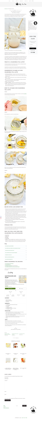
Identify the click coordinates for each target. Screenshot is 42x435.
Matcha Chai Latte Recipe (23, 353)
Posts (6, 8)
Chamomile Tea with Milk (8, 265)
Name (6, 391)
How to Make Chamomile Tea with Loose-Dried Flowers (12, 266)
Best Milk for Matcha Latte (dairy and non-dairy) (8, 369)
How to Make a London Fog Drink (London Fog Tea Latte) (16, 369)
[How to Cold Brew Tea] (23, 362)
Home (5, 8)
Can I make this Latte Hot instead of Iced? (9, 250)
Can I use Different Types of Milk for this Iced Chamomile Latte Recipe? (12, 248)
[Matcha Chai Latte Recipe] (23, 347)
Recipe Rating (6, 377)
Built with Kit (33, 52)
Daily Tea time (24, 417)
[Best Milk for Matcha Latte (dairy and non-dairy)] (8, 362)
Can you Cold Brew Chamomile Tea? (9, 259)
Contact (4, 406)
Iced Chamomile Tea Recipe (22, 333)
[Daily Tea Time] (21, 5)
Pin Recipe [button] (21, 288)
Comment (6, 380)
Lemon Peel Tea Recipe (8, 353)
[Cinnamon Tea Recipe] (15, 347)
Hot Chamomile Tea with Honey (9, 263)
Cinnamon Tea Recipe (15, 353)
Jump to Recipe (14, 12)
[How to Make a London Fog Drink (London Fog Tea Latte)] (15, 362)
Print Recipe (18, 12)
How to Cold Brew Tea (23, 368)
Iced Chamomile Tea (7, 264)
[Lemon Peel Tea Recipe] (8, 347)
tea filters (25, 93)
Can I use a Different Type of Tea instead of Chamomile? (11, 252)
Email (5, 394)
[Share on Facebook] (0, 217)
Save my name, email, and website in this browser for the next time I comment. (15, 398)
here (20, 50)
